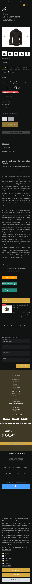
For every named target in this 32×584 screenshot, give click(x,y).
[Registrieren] (15, 1)
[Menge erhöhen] (9, 119)
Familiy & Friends (16, 393)
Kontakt (23, 474)
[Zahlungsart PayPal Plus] (19, 423)
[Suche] (21, 1)
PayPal (6, 560)
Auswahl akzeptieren (16, 579)
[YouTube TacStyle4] (18, 459)
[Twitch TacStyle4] (21, 459)
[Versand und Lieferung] (27, 423)
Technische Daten (6, 147)
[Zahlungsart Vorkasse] (24, 419)
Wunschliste (9, 97)
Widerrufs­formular (16, 467)
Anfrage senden (24, 366)
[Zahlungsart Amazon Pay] (3, 423)
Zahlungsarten (16, 383)
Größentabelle (16, 395)
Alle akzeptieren (16, 570)
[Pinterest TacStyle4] (16, 459)
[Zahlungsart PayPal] (11, 423)
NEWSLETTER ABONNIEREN (16, 443)
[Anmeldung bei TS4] (9, 1)
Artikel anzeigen (21, 317)
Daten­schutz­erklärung (10, 474)
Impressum (25, 467)
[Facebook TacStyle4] (10, 459)
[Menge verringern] (12, 119)
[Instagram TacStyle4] (13, 459)
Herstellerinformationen (8, 152)
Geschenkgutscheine (16, 397)
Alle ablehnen (16, 575)
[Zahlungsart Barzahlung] (6, 419)
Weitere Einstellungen (6, 565)
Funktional (7, 563)
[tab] (5, 143)
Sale (16, 399)
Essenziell (7, 553)
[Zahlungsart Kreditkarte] (15, 419)
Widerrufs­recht (7, 467)
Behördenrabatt (16, 385)
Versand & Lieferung (16, 379)
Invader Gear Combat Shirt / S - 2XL (20, 306)
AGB (18, 474)
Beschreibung (5, 143)
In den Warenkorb (11, 124)
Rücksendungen (16, 381)
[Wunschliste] (27, 1)
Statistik (7, 556)
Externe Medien (8, 558)
